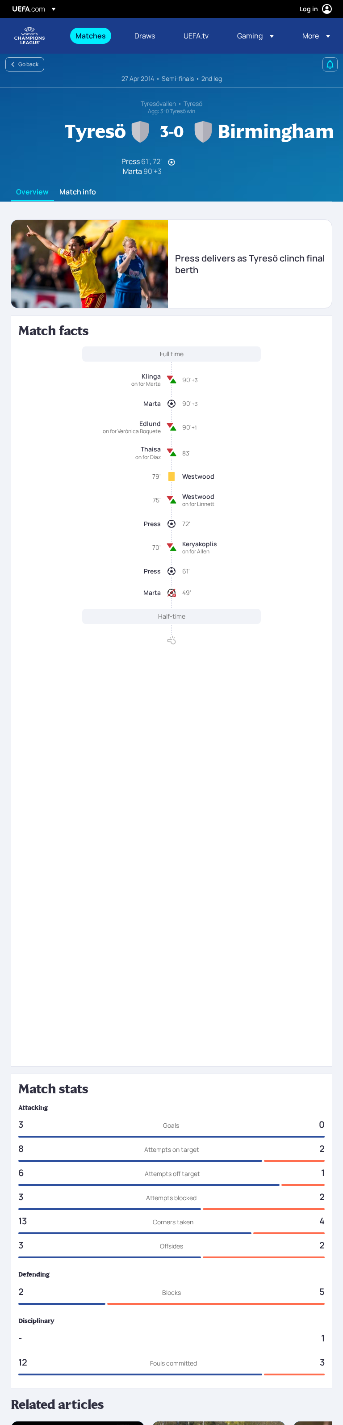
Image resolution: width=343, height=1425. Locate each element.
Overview (32, 192)
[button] (255, 35)
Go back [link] (28, 64)
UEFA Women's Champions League (29, 35)
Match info (77, 192)
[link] (91, 35)
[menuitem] (94, 35)
